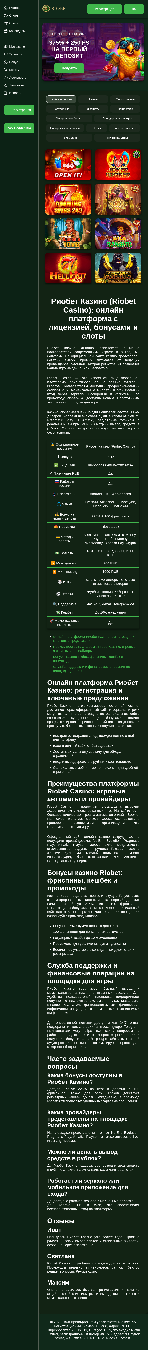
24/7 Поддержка (19, 128)
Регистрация (104, 9)
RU (134, 9)
